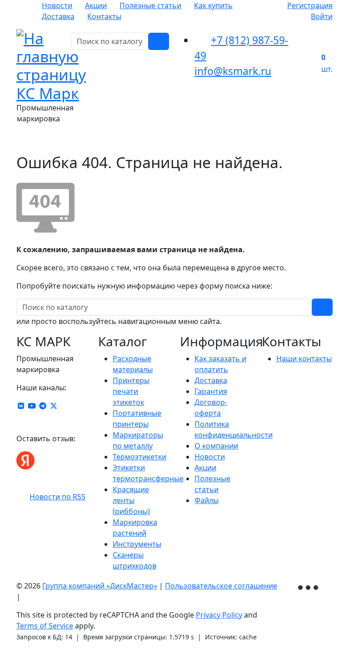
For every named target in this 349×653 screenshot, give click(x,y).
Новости (57, 5)
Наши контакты (304, 359)
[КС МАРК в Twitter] (53, 406)
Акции (96, 5)
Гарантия (210, 391)
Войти (322, 16)
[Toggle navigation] (320, 140)
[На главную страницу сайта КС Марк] (22, 140)
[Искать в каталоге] (158, 41)
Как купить (213, 5)
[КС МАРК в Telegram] (42, 406)
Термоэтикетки (139, 457)
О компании (216, 446)
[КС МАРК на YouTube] (31, 406)
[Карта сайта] (26, 597)
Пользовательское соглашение (221, 586)
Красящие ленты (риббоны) (131, 500)
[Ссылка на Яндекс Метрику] (309, 587)
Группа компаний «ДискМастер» (99, 586)
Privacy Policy (219, 615)
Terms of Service (44, 626)
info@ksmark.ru (232, 71)
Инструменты (137, 544)
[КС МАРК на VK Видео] (20, 406)
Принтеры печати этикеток (131, 391)
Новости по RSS (57, 497)
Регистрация (310, 5)
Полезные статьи (150, 5)
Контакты (104, 16)
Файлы (206, 500)
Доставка (58, 16)
